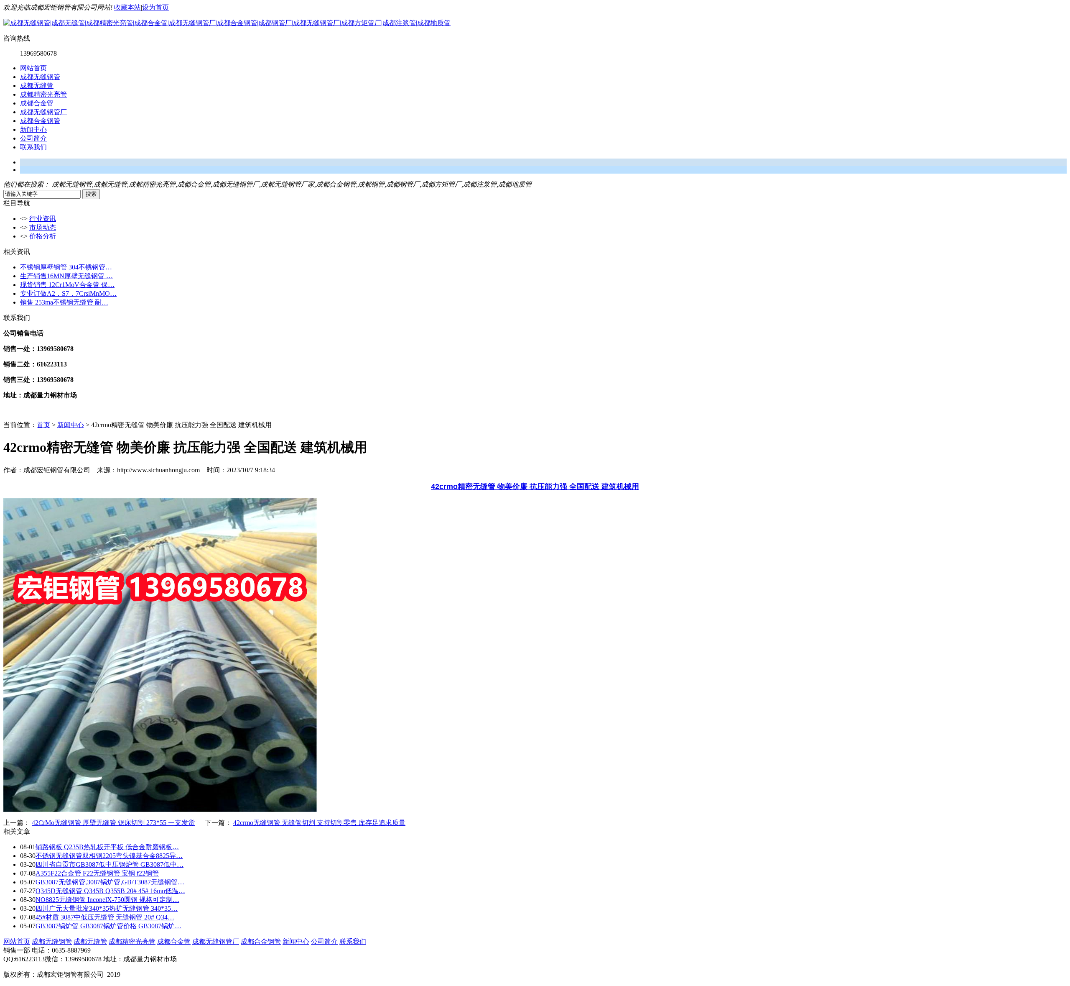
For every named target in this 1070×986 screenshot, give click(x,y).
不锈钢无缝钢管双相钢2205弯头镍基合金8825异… (109, 855)
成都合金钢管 (40, 120)
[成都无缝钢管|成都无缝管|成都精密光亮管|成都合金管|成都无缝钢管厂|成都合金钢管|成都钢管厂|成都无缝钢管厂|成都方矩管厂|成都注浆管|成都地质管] (227, 22)
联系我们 (33, 147)
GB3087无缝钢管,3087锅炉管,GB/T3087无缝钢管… (110, 882)
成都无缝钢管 (40, 76)
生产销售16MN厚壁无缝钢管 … (66, 275)
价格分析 (42, 236)
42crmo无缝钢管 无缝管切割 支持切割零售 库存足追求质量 (319, 822)
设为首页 (155, 7)
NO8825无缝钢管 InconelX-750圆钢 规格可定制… (107, 899)
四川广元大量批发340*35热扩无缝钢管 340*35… (107, 908)
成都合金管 (37, 103)
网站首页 (33, 68)
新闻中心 (33, 129)
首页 (43, 424)
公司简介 (33, 138)
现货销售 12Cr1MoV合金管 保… (67, 284)
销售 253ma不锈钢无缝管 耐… (64, 302)
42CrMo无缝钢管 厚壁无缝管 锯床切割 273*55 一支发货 (113, 822)
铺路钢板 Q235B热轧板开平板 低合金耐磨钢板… (107, 846)
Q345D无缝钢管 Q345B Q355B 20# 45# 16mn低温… (110, 890)
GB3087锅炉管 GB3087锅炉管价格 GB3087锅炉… (108, 926)
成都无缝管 (37, 85)
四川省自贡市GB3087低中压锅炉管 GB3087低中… (109, 864)
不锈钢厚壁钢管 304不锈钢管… (66, 267)
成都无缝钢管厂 (43, 111)
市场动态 (42, 227)
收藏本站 (127, 7)
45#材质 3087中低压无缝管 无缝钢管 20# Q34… (105, 917)
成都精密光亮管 (43, 94)
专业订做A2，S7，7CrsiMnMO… (68, 293)
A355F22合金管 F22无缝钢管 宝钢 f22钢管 (97, 873)
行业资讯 (42, 218)
